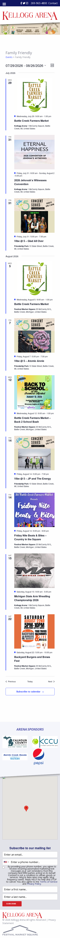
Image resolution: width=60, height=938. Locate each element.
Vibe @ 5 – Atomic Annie (29, 361)
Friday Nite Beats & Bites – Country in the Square (30, 537)
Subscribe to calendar (28, 691)
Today (30, 681)
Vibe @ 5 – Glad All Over (29, 241)
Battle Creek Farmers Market (31, 120)
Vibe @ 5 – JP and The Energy (32, 478)
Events (9, 57)
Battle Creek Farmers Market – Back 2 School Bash (32, 419)
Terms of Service (48, 881)
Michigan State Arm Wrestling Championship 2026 (32, 598)
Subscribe (11, 903)
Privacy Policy (34, 883)
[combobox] (6, 862)
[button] (26, 808)
